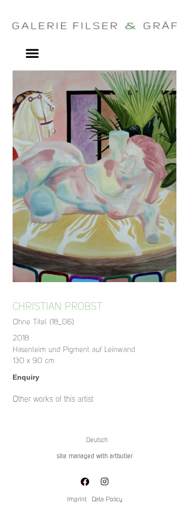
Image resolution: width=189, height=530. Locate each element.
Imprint (77, 499)
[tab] (53, 400)
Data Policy (107, 499)
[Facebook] (84, 481)
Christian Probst (57, 307)
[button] (32, 52)
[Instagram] (104, 481)
